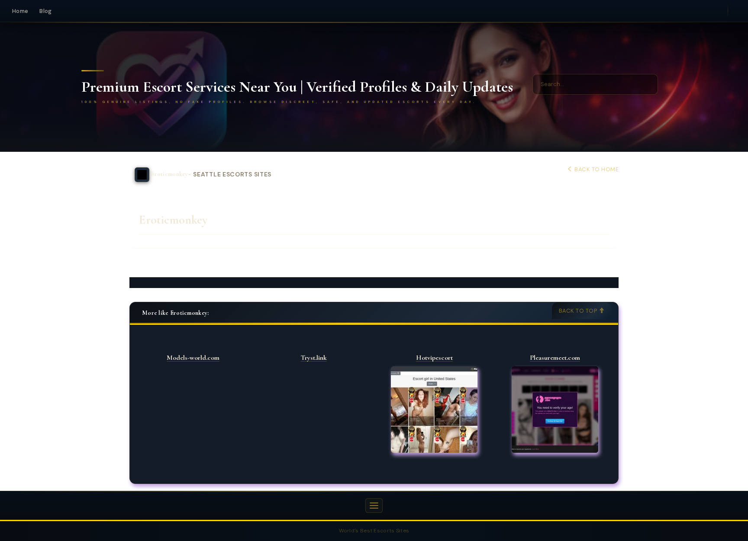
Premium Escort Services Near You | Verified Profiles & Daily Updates (297, 87)
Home (20, 11)
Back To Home (596, 169)
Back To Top (579, 310)
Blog (45, 11)
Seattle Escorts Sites (232, 174)
